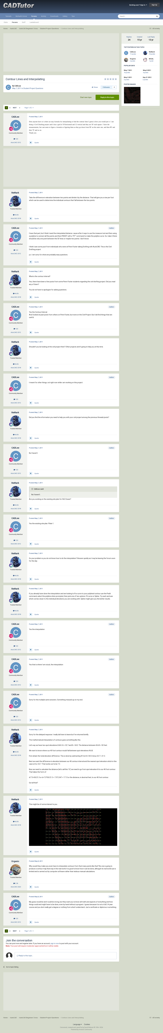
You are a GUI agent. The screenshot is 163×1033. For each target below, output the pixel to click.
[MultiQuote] (30, 142)
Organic (133, 59)
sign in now (55, 943)
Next (15, 108)
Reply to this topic (107, 97)
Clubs (6, 22)
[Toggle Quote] (32, 489)
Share (95, 87)
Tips (73, 16)
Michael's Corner (21, 16)
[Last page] (19, 107)
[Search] (157, 16)
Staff (23, 22)
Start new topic (86, 97)
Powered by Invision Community (81, 1029)
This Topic (148, 16)
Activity (43, 16)
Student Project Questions (33, 88)
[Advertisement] (61, 52)
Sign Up (154, 5)
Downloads (54, 16)
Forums (34, 16)
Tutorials (8, 16)
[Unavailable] (73, 827)
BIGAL (151, 59)
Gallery (65, 16)
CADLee (133, 52)
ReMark (152, 52)
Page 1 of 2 (29, 108)
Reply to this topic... (25, 956)
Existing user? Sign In (137, 5)
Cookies (87, 1024)
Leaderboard (34, 22)
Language (77, 1024)
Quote (36, 142)
